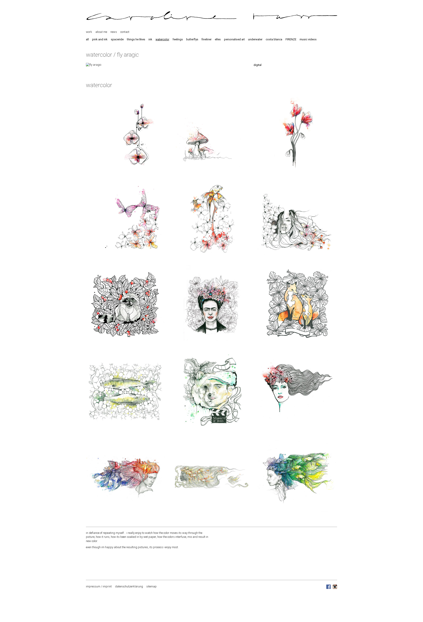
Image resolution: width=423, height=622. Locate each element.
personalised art (234, 39)
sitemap (151, 586)
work (89, 32)
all (87, 39)
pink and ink (100, 39)
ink (150, 39)
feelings (178, 39)
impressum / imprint (99, 586)
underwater (255, 39)
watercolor (162, 39)
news (113, 32)
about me (101, 32)
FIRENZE (291, 39)
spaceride (117, 39)
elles (218, 39)
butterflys (192, 39)
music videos (308, 39)
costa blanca (274, 39)
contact (124, 32)
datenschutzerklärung (129, 586)
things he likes (136, 39)
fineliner (207, 39)
